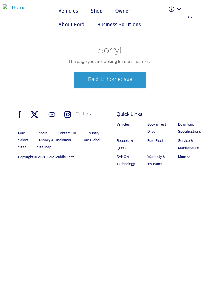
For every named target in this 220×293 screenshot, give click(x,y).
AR (189, 17)
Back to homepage (110, 79)
